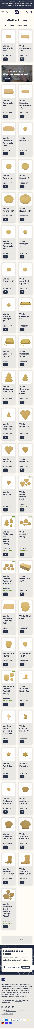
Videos (7, 78)
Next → (22, 940)
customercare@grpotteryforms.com (14, 996)
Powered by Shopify (7, 1013)
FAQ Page (18, 1000)
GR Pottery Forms (11, 1010)
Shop (12, 25)
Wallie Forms (22, 25)
